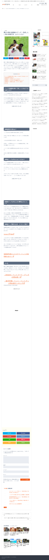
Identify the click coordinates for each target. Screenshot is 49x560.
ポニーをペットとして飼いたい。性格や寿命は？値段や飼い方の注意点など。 (19, 492)
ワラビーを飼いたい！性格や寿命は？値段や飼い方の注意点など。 (19, 501)
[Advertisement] (24, 19)
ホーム (4, 8)
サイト (4, 474)
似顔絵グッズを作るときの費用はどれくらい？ (14, 80)
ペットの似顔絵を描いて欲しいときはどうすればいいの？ (16, 76)
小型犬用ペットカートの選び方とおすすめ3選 (41, 55)
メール (5, 469)
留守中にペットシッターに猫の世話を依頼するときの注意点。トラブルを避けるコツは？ (39, 66)
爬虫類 (38, 4)
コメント (5, 455)
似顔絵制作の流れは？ (9, 77)
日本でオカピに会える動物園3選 (15, 503)
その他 (7, 8)
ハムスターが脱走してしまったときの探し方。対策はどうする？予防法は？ (39, 60)
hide (18, 73)
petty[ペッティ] (10, 557)
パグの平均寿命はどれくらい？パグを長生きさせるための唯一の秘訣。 (16, 514)
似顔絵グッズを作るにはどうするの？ (12, 78)
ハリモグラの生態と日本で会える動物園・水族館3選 (19, 494)
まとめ (6, 83)
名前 (4, 465)
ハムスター (25, 4)
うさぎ (19, 4)
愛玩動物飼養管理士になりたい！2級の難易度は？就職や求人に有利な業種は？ (19, 497)
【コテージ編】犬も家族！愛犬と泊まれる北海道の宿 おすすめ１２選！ (16, 518)
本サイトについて (44, 4)
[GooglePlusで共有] (16, 58)
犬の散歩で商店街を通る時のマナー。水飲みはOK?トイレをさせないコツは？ (39, 78)
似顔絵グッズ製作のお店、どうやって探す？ (13, 81)
